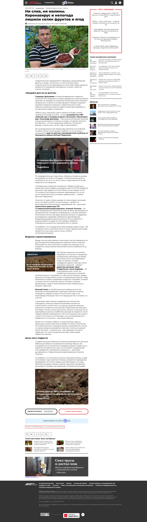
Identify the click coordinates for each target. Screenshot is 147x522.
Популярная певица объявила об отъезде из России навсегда (107, 118)
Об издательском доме (46, 483)
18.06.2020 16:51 (29, 8)
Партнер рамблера (56, 514)
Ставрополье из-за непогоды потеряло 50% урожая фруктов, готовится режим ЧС (43, 443)
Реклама (69, 483)
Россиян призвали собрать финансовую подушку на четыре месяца (108, 132)
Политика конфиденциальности (105, 485)
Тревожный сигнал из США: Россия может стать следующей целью (109, 112)
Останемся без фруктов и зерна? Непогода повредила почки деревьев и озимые (60, 161)
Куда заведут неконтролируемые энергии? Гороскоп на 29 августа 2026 (106, 31)
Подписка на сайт (44, 485)
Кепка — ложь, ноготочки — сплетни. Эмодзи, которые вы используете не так (106, 23)
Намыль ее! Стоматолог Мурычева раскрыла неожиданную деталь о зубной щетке (109, 81)
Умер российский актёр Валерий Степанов (108, 138)
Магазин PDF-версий (80, 483)
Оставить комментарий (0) (73, 411)
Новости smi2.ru (31, 477)
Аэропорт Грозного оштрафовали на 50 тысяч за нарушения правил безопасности (105, 39)
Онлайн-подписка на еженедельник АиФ (102, 483)
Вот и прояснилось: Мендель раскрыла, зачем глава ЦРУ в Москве (109, 105)
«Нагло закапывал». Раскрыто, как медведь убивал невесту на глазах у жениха (109, 74)
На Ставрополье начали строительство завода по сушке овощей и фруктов (44, 449)
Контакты (56, 485)
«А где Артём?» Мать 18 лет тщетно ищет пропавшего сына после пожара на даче (109, 67)
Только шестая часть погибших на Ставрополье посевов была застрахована (59, 392)
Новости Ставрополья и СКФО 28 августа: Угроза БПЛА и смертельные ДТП (106, 15)
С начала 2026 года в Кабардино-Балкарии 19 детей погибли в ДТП (106, 47)
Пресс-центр (60, 483)
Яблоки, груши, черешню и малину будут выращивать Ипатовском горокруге (73, 443)
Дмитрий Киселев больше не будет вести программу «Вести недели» (109, 125)
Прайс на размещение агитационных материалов (77, 485)
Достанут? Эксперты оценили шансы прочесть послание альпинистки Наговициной (110, 61)
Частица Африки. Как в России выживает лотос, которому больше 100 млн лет (109, 94)
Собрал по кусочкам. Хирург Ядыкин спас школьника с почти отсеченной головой (110, 87)
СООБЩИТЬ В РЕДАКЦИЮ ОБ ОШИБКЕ (50, 487)
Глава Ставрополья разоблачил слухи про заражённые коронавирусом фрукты (75, 449)
